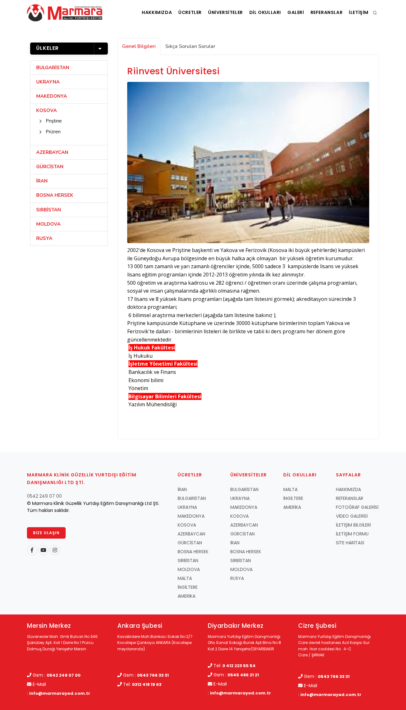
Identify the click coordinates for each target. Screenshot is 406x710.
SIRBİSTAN (48, 210)
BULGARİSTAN (52, 67)
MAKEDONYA (51, 96)
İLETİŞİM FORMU (352, 534)
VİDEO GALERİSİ (352, 516)
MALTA (185, 578)
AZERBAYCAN (52, 152)
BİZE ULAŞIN (46, 532)
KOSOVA (46, 110)
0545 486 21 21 (243, 675)
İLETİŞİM (359, 12)
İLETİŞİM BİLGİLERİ (353, 525)
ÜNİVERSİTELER (225, 12)
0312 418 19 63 (146, 684)
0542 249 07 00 (44, 496)
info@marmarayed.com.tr (59, 693)
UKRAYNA (48, 82)
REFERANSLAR (327, 12)
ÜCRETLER (190, 12)
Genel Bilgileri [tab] (139, 46)
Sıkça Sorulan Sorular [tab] (190, 46)
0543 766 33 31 (153, 675)
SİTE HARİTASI (350, 543)
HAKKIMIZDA (157, 12)
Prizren (53, 132)
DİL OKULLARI (265, 12)
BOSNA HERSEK (54, 195)
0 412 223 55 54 (239, 666)
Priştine (54, 121)
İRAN (42, 181)
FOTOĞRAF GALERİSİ (357, 507)
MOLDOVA (48, 224)
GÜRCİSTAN (49, 166)
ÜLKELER (47, 48)
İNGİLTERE (188, 587)
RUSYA (44, 238)
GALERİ (295, 12)
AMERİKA (186, 596)
